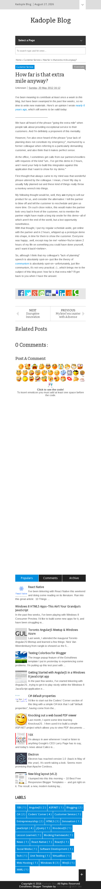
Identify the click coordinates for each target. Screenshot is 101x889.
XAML (20, 869)
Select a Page (26, 40)
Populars (27, 578)
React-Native (39, 842)
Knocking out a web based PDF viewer (52, 715)
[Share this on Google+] (35, 293)
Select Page (82, 4)
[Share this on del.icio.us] (55, 293)
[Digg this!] (48, 293)
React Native (36, 587)
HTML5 (50, 821)
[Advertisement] (58, 501)
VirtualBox (59, 855)
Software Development (54, 849)
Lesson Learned (26, 835)
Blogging (72, 807)
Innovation (69, 821)
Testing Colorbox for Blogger (47, 653)
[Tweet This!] (28, 293)
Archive (74, 578)
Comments (50, 578)
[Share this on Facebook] (21, 293)
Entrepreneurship (28, 821)
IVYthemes (63, 886)
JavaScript (23, 828)
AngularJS (35, 807)
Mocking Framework (56, 835)
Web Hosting (25, 862)
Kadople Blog (51, 20)
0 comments (79, 67)
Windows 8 (48, 862)
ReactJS (59, 842)
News (20, 842)
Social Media (24, 849)
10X (30, 734)
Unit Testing (37, 855)
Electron (33, 754)
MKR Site (76, 886)
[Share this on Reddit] (69, 293)
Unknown (20, 87)
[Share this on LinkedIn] (62, 293)
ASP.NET (54, 807)
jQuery (40, 828)
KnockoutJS (60, 828)
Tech (20, 855)
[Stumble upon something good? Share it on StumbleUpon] (41, 293)
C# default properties (42, 696)
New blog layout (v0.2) (42, 774)
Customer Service (24, 67)
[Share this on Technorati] (75, 293)
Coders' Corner (37, 814)
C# (19, 814)
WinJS (66, 862)
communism (22, 263)
